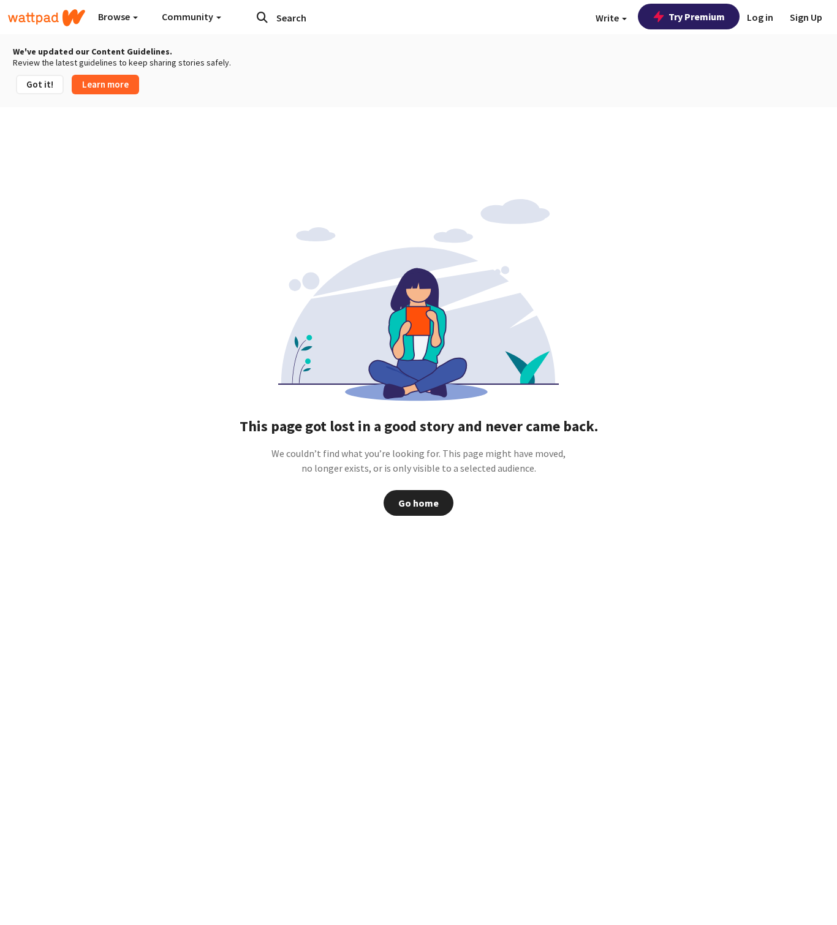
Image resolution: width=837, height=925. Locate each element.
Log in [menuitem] (760, 17)
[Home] (46, 17)
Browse (115, 16)
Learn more (105, 84)
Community (188, 16)
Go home (418, 503)
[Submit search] (262, 17)
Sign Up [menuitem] (806, 17)
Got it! (39, 84)
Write (608, 18)
